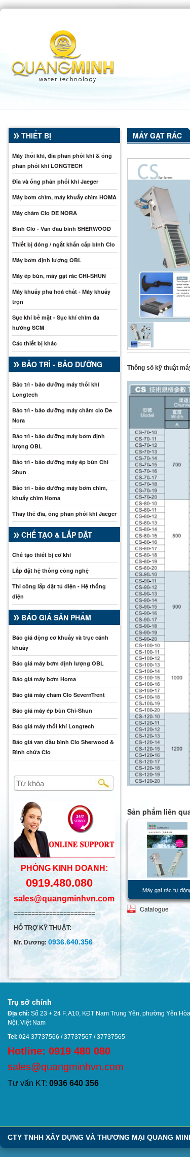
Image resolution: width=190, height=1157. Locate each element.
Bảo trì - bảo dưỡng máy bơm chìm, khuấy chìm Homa (59, 493)
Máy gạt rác (157, 135)
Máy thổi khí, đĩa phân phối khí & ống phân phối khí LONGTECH (62, 160)
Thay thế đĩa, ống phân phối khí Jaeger (64, 513)
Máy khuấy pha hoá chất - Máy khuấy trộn (61, 296)
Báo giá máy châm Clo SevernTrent (58, 694)
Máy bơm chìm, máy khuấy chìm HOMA (64, 197)
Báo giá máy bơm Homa (44, 679)
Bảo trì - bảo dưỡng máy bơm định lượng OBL (58, 441)
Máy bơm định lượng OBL (47, 260)
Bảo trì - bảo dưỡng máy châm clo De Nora (62, 415)
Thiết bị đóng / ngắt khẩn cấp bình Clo (63, 244)
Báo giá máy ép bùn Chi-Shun (52, 710)
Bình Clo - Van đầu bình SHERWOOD (61, 228)
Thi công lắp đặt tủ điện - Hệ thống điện (59, 591)
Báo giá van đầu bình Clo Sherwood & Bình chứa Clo (63, 747)
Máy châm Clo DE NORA (44, 213)
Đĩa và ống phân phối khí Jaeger (55, 181)
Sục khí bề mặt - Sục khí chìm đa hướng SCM (55, 322)
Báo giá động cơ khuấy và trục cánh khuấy (60, 642)
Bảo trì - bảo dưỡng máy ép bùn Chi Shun (60, 467)
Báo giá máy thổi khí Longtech (53, 726)
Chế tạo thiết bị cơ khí (41, 554)
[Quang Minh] (57, 54)
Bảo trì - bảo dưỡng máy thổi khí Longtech (55, 389)
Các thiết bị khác (34, 343)
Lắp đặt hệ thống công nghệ (50, 570)
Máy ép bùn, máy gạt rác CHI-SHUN (59, 275)
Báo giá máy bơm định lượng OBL (58, 663)
